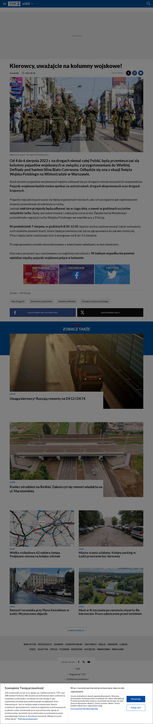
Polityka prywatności (28, 719)
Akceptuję (136, 699)
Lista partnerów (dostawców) (84, 709)
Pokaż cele (136, 707)
